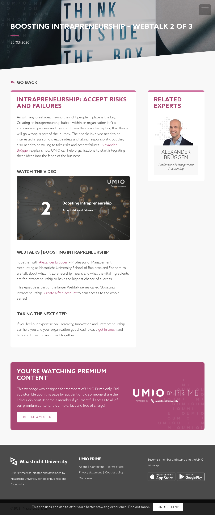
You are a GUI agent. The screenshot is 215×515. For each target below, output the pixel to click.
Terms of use (115, 467)
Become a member (159, 459)
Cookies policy (114, 472)
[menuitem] (205, 5)
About (83, 467)
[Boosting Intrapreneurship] (73, 208)
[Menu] (205, 9)
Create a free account (60, 293)
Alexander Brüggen (53, 263)
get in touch (107, 330)
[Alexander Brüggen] (176, 130)
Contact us (97, 467)
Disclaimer (85, 478)
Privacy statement (90, 472)
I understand (167, 507)
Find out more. (139, 507)
